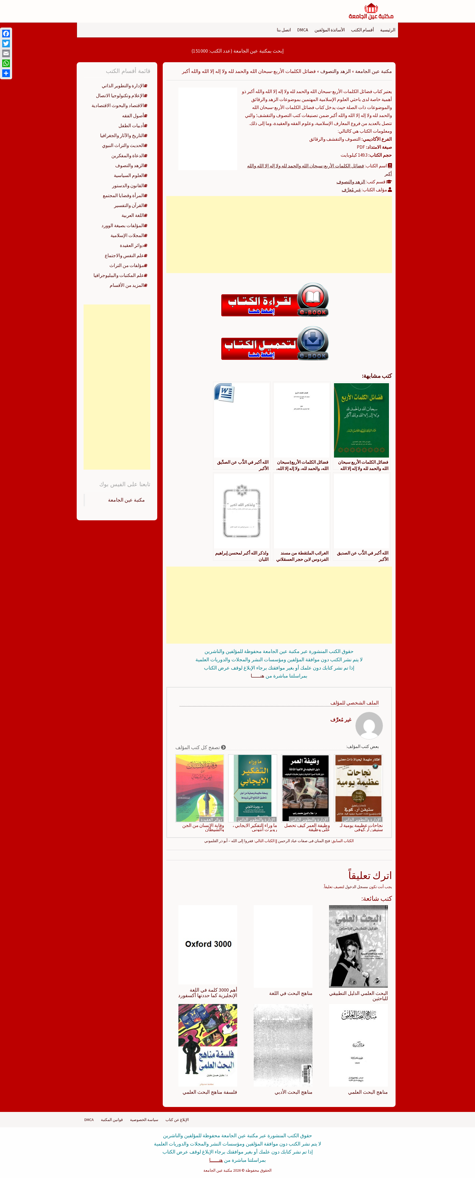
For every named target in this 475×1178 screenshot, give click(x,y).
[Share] (6, 73)
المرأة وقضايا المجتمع (123, 195)
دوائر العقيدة (211, 819)
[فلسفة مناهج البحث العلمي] (207, 1045)
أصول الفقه (133, 116)
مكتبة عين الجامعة (373, 71)
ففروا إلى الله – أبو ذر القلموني (228, 840)
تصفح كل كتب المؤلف (198, 747)
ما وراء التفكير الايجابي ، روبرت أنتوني (255, 827)
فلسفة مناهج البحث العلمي (210, 1092)
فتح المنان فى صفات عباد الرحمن (304, 840)
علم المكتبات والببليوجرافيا (118, 275)
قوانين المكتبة (112, 1119)
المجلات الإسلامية (127, 235)
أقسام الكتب (362, 29)
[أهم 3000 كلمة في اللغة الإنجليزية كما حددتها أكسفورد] (207, 944)
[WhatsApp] (6, 63)
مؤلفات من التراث (126, 265)
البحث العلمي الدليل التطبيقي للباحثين (358, 996)
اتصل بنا (284, 29)
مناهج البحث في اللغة (291, 993)
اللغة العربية (132, 215)
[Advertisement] (279, 234)
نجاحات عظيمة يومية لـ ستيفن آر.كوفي (361, 827)
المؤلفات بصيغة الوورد (122, 225)
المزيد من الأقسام (127, 285)
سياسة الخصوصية (144, 1119)
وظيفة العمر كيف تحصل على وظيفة (307, 827)
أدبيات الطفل (131, 126)
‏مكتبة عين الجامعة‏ (126, 500)
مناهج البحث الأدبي (294, 1092)
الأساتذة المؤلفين (329, 29)
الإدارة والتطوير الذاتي (362, 819)
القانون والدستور (128, 186)
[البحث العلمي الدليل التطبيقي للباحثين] (358, 945)
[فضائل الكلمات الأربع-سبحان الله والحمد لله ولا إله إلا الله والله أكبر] (207, 128)
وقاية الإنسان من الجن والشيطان (203, 827)
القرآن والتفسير (129, 205)
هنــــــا (257, 676)
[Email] (6, 53)
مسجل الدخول (356, 886)
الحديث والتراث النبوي (123, 145)
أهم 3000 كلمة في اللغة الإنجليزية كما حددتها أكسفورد (207, 993)
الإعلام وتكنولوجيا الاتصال (120, 96)
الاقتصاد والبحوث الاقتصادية (118, 105)
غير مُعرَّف (351, 190)
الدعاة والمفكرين (127, 156)
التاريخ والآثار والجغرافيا (122, 135)
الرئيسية (387, 29)
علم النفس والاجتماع (124, 255)
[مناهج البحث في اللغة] (283, 945)
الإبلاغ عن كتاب (177, 1119)
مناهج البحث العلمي (368, 1092)
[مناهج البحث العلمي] (358, 1045)
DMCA (302, 29)
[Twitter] (6, 43)
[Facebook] (6, 34)
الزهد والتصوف (335, 71)
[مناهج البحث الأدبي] (283, 1045)
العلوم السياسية (129, 175)
